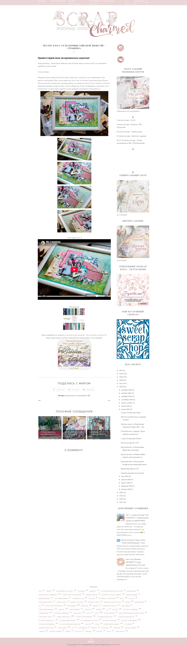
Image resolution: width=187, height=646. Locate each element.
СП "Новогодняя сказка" (67, 620)
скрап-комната (109, 613)
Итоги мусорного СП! (130, 443)
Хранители (116, 628)
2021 (121, 370)
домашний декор (45, 598)
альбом (48, 591)
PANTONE (99, 631)
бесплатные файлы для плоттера (112, 591)
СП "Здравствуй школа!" (105, 617)
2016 (121, 387)
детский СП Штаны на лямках (111, 595)
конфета (131, 598)
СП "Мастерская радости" (126, 617)
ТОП (73, 628)
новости (61, 609)
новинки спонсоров (110, 606)
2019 (121, 377)
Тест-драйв (127, 624)
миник (127, 602)
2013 (121, 499)
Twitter (75, 390)
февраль (94, 628)
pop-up (109, 631)
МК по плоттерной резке (54, 606)
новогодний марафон (46, 609)
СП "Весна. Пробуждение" (84, 617)
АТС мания (81, 591)
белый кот (92, 591)
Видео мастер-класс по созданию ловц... (49, 434)
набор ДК (96, 606)
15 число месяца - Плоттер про (129, 132)
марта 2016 (125, 483)
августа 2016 (126, 403)
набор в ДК (84, 606)
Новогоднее (125, 606)
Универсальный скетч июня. (132, 473)
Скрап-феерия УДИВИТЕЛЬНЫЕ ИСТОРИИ (131, 613)
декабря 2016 (126, 390)
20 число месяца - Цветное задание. (132, 136)
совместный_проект (63, 617)
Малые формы (61, 602)
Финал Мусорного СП (130, 469)
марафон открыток (77, 602)
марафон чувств (94, 602)
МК (89, 395)
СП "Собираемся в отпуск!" (89, 620)
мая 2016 (124, 476)
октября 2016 (126, 396)
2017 (121, 383)
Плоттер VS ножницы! (130, 609)
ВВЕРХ (91, 641)
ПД (107, 609)
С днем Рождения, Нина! (131, 438)
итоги (122, 598)
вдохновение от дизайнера (75, 395)
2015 (121, 492)
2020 (121, 374)
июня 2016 (125, 409)
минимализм (139, 602)
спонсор (88, 624)
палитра (98, 609)
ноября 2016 (126, 393)
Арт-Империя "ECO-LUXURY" (64, 591)
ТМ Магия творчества (46, 628)
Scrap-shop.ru (120, 631)
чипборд (42, 631)
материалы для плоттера (112, 602)
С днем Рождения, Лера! (131, 413)
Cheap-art (88, 631)
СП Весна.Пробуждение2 (47, 624)
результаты (77, 613)
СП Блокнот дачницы (109, 620)
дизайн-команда (131, 595)
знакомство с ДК (78, 598)
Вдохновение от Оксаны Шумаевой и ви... (74, 434)
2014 (121, 496)
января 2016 (126, 489)
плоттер (115, 609)
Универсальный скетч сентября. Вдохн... (96, 434)
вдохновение (131, 591)
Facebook (60, 390)
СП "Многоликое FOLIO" (47, 620)
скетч (96, 613)
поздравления (44, 613)
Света (88, 613)
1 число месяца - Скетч (126, 120)
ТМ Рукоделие (62, 628)
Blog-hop (78, 631)
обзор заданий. (74, 609)
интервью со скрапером (107, 598)
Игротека (92, 598)
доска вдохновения (61, 598)
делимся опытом (91, 595)
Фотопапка (105, 628)
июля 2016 (125, 406)
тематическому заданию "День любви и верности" (86, 335)
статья (97, 624)
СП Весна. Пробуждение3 (129, 620)
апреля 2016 (126, 480)
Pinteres (90, 390)
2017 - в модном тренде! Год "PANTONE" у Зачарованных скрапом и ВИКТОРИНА (137, 518)
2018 (121, 380)
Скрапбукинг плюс (45, 617)
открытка (87, 609)
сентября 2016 (126, 400)
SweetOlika (115, 644)
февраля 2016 (126, 486)
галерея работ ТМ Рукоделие (71, 595)
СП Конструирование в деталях (69, 624)
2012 (121, 502)
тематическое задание (111, 624)
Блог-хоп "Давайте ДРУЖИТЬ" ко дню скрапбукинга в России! (135, 562)
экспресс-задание (55, 631)
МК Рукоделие (71, 606)
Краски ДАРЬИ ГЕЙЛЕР (46, 602)
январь (68, 631)
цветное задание (130, 628)
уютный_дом (82, 628)
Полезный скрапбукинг (61, 613)
